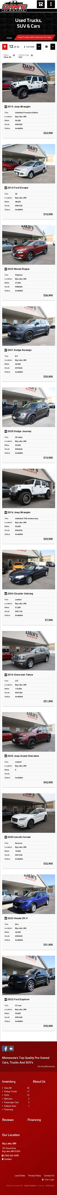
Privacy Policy (34, 1175)
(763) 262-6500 (11, 1155)
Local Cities (20, 1175)
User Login (49, 1179)
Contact (8, 1159)
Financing (8, 1109)
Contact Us (49, 1175)
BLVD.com (50, 1186)
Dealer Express (30, 1186)
